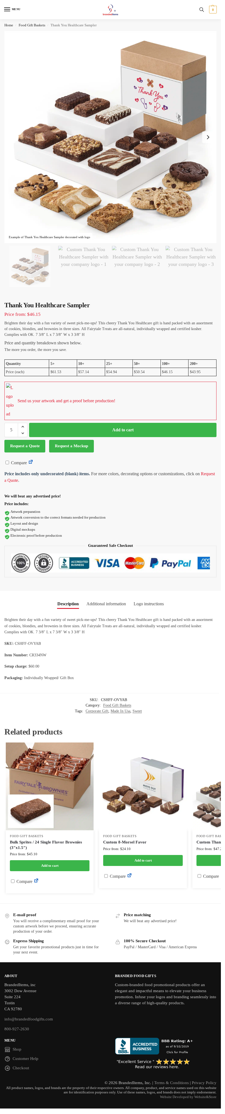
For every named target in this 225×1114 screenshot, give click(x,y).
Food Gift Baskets (32, 25)
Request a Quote (25, 446)
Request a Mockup (71, 446)
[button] (212, 9)
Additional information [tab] (106, 603)
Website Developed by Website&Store (188, 1097)
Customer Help (25, 1058)
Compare (18, 462)
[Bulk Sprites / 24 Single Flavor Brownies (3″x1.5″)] (50, 786)
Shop (17, 1049)
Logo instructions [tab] (149, 603)
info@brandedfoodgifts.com (28, 1019)
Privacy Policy (204, 1083)
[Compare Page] (30, 462)
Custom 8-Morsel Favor (125, 842)
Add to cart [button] (49, 865)
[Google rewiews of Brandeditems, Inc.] (166, 1064)
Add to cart (123, 429)
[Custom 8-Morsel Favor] (143, 786)
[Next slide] (208, 137)
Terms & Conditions (171, 1083)
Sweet (137, 711)
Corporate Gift (97, 711)
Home (8, 25)
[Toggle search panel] (201, 9)
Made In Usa (120, 711)
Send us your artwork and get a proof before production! (66, 400)
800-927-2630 (16, 1029)
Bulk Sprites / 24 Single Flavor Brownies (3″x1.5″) (46, 845)
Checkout (21, 1068)
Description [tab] (68, 603)
